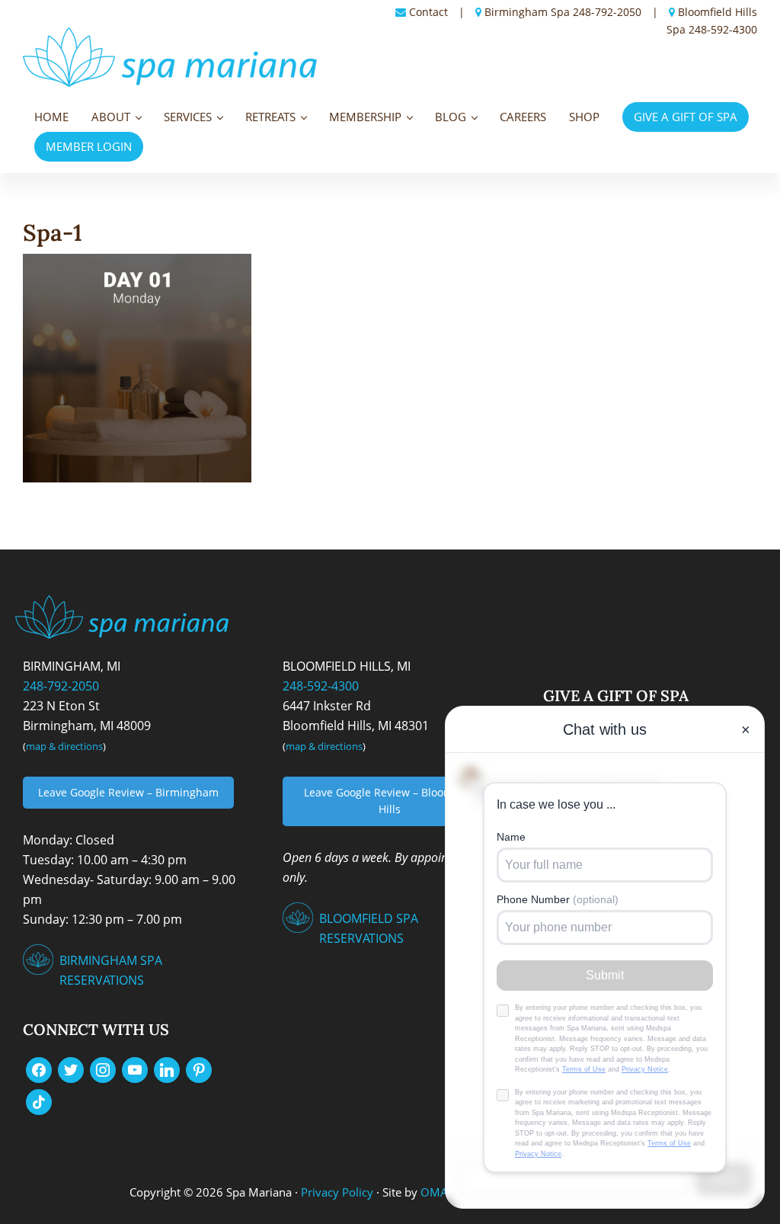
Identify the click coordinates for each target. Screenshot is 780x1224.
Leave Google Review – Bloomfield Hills (389, 801)
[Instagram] (103, 1069)
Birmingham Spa (527, 12)
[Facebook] (39, 1069)
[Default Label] (135, 1069)
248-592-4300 (723, 29)
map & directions (64, 746)
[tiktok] (39, 1101)
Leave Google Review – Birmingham (128, 792)
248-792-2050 (607, 12)
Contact (428, 12)
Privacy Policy (337, 1192)
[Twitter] (71, 1069)
